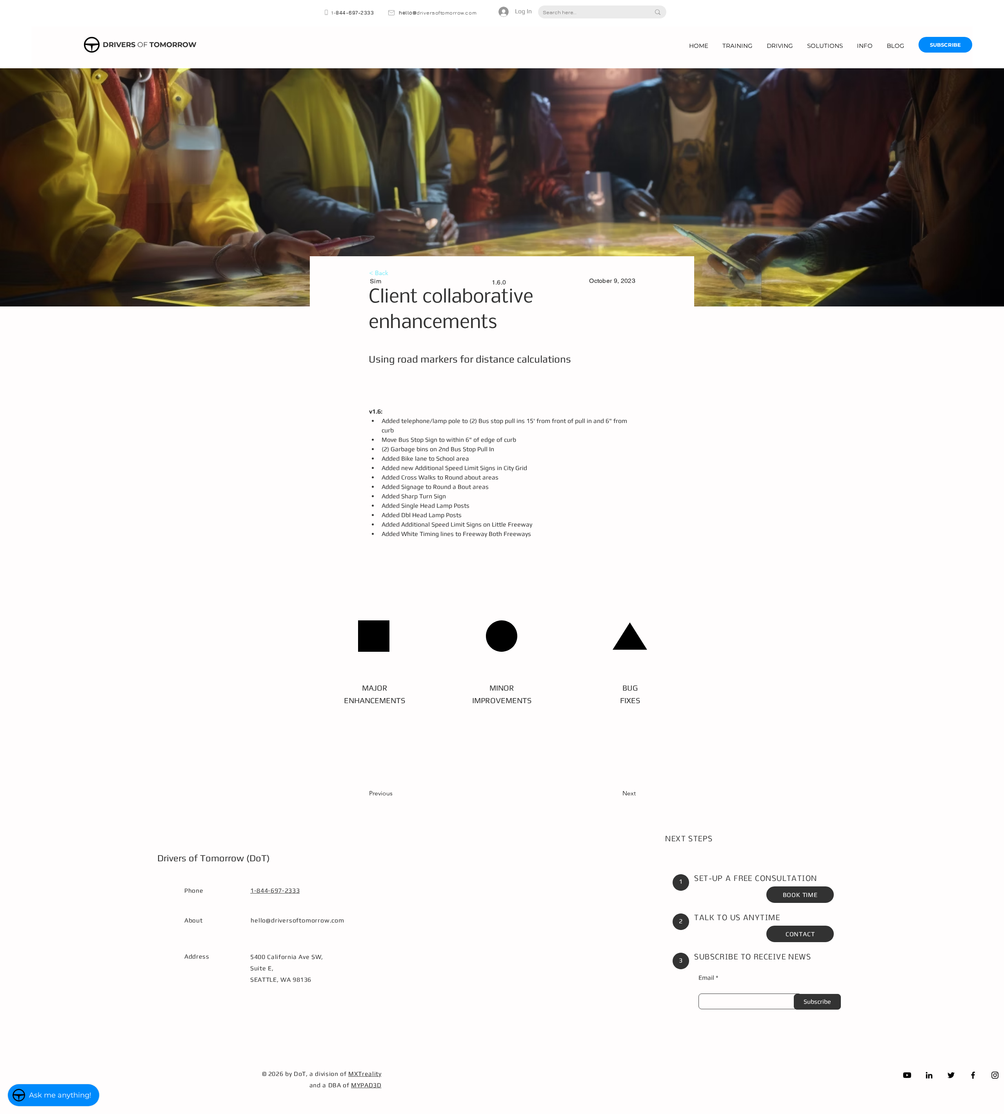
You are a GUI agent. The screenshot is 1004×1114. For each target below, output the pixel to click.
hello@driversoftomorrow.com (297, 920)
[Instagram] (995, 1075)
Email (706, 978)
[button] (737, 45)
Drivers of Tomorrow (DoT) (213, 858)
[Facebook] (973, 1075)
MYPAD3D (366, 1085)
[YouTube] (907, 1075)
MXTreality (364, 1074)
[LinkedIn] (929, 1075)
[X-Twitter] (951, 1075)
